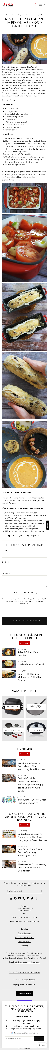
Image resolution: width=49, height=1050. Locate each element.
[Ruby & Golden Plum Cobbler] (9, 652)
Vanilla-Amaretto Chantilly (32, 664)
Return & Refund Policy (24, 937)
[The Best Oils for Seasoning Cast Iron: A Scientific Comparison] (9, 864)
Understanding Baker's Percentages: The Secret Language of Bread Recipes (32, 837)
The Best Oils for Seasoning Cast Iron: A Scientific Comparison (32, 867)
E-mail (6, 562)
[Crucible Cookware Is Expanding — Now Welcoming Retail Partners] (9, 763)
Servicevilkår (36, 601)
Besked (6, 573)
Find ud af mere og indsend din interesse (24, 972)
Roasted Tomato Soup (13, 15)
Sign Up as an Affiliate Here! (24, 985)
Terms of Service (24, 933)
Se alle (24, 643)
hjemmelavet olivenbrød (30, 171)
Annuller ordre (24, 993)
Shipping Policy (24, 941)
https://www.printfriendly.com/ (24, 512)
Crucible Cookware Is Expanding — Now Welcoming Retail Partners (31, 766)
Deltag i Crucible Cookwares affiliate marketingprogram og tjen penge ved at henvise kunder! (31, 784)
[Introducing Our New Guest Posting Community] (9, 800)
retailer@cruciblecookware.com (27, 962)
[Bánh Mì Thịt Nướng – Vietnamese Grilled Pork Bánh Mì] (9, 674)
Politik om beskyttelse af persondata (26, 600)
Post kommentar (24, 592)
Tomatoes (29, 15)
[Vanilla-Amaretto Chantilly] (9, 664)
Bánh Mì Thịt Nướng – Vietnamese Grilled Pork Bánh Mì (30, 677)
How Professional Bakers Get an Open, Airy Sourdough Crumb (30, 852)
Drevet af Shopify (24, 1048)
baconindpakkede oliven (17, 177)
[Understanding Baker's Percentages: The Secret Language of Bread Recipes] (9, 834)
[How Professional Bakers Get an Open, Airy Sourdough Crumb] (9, 849)
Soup (23, 15)
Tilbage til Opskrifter (26, 621)
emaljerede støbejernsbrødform (21, 174)
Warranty (24, 945)
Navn (5, 551)
